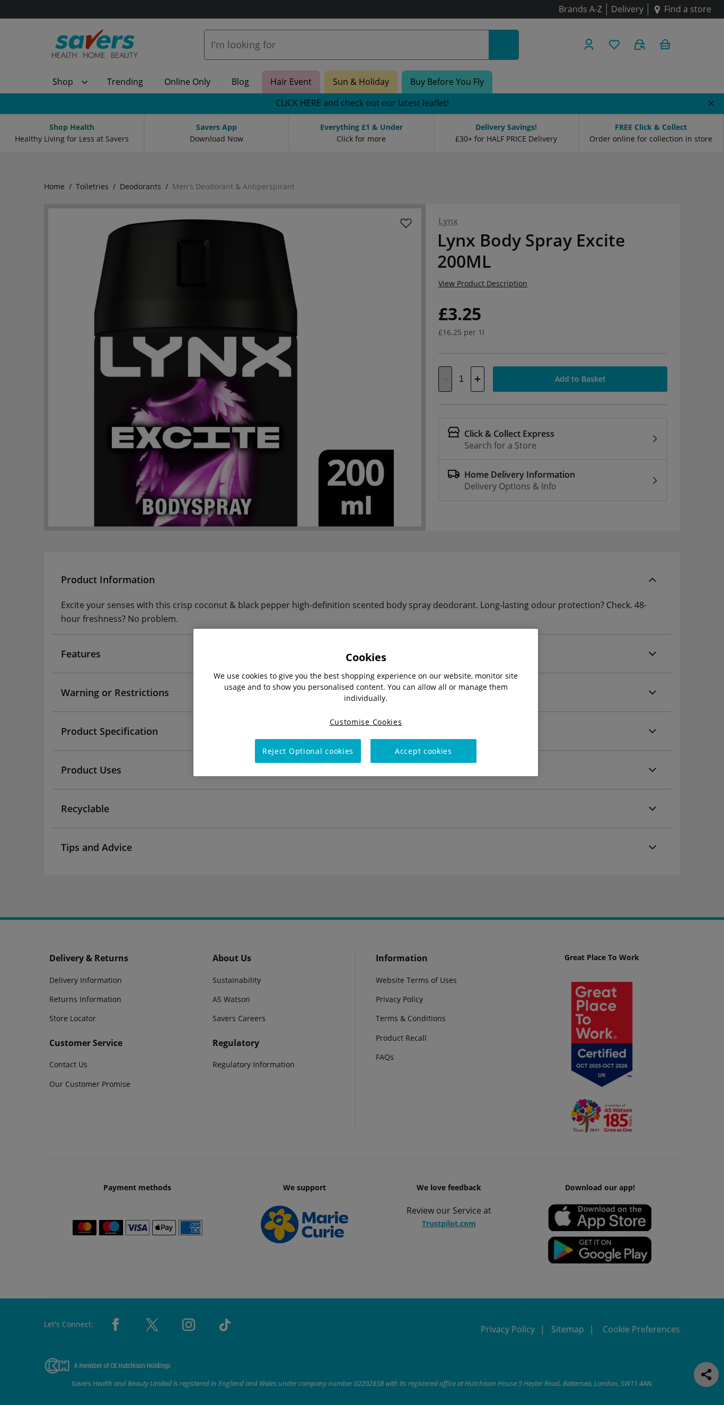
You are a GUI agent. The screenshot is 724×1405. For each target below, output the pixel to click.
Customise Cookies (366, 722)
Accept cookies (423, 751)
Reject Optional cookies (308, 751)
